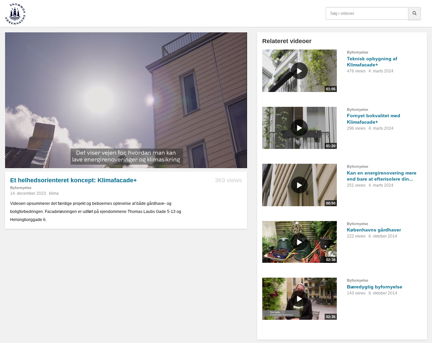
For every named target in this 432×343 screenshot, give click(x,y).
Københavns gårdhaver (374, 229)
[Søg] (414, 13)
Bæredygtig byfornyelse (374, 286)
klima (54, 193)
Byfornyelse (20, 188)
